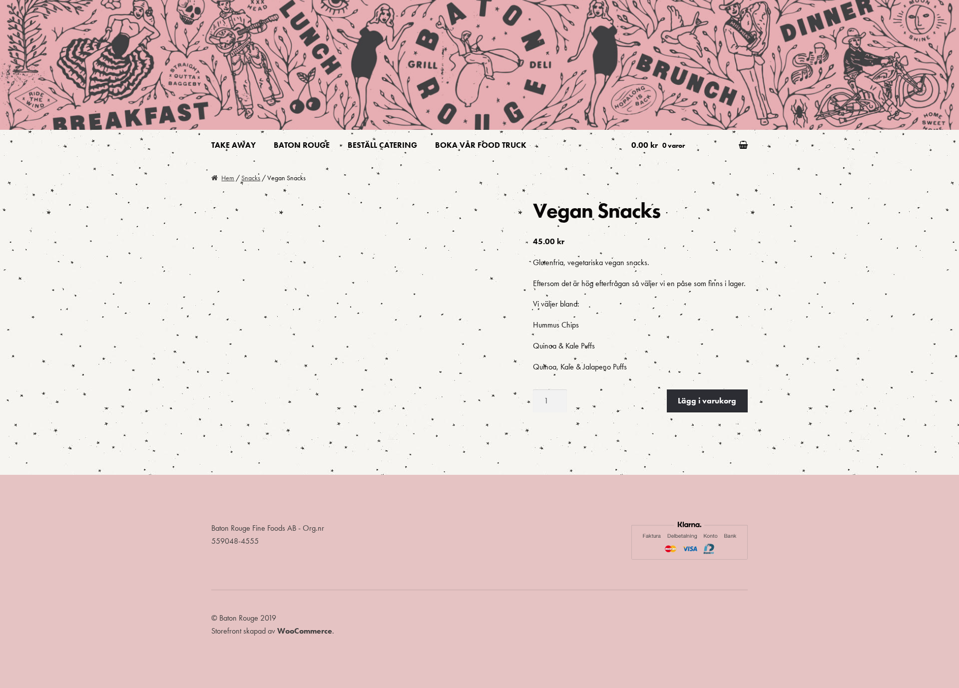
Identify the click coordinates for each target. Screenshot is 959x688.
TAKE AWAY (233, 145)
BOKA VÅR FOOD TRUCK (480, 145)
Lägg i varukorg (707, 400)
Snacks (250, 177)
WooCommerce (304, 631)
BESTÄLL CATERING (382, 145)
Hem (227, 177)
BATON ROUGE (302, 145)
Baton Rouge (254, 30)
